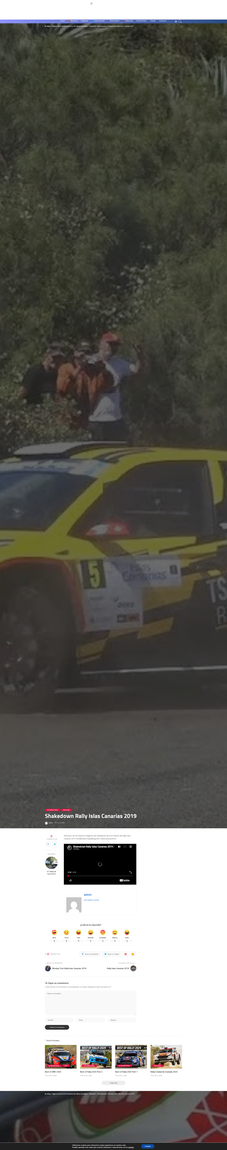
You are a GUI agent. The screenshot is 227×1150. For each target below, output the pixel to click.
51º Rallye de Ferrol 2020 (51, 872)
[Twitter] (55, 844)
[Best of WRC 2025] (61, 1057)
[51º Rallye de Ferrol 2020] (51, 863)
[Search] (180, 21)
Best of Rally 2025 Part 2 (91, 1071)
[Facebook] (48, 844)
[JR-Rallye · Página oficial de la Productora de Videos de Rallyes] (113, 9)
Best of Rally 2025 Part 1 (126, 1071)
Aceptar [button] (148, 1146)
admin (51, 822)
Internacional (52, 810)
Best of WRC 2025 (53, 1071)
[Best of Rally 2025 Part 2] (96, 1057)
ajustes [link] (131, 1147)
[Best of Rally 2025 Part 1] (131, 1057)
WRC (66, 1066)
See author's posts (91, 900)
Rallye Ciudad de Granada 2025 (164, 1071)
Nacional (66, 810)
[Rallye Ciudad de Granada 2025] (166, 1057)
